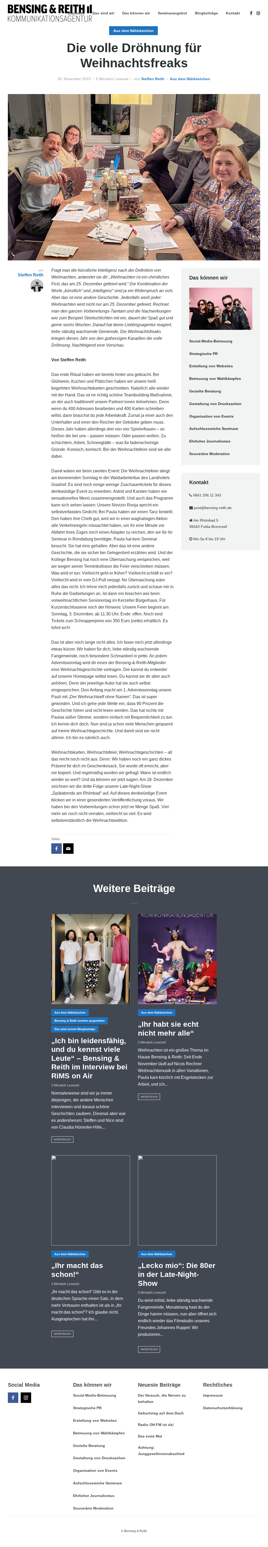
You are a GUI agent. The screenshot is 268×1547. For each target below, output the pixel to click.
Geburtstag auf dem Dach (161, 1413)
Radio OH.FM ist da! (156, 1425)
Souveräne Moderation (209, 454)
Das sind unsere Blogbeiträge (74, 1029)
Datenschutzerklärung (223, 1408)
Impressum (213, 1395)
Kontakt (233, 13)
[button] (11, 1535)
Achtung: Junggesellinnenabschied (161, 1450)
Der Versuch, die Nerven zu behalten (162, 1398)
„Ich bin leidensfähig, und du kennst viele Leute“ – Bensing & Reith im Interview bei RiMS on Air (89, 1058)
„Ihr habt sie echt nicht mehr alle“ (168, 1028)
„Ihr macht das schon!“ (77, 1269)
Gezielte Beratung (205, 391)
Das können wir (136, 13)
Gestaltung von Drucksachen (215, 404)
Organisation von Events (211, 416)
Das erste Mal (150, 1436)
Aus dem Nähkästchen (133, 31)
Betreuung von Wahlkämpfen (215, 378)
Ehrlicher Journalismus (210, 441)
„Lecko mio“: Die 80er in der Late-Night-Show (176, 1274)
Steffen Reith (152, 79)
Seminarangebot (172, 13)
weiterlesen (62, 1139)
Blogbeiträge (206, 13)
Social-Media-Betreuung (210, 341)
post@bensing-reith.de (213, 508)
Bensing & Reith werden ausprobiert (79, 1020)
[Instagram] (26, 1397)
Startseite (76, 13)
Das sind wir (103, 13)
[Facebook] (13, 1397)
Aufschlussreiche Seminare (213, 429)
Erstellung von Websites (211, 366)
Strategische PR (203, 354)
